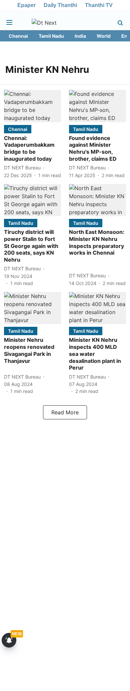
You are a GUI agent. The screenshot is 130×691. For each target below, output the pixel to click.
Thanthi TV (99, 5)
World (104, 36)
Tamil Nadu (51, 36)
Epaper (26, 5)
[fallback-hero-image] (32, 106)
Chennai (18, 36)
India (80, 36)
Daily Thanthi (60, 5)
